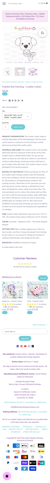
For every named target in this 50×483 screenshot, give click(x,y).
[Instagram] (29, 346)
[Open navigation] (4, 4)
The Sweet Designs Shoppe (32, 438)
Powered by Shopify (25, 440)
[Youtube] (25, 346)
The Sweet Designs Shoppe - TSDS (15, 82)
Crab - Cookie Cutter (35, 301)
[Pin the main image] (15, 100)
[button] (42, 33)
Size (3, 111)
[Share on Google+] (19, 100)
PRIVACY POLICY (16, 429)
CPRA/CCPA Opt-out (31, 432)
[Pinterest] (21, 346)
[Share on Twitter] (12, 100)
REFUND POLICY (32, 429)
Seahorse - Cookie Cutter (12, 301)
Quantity (5, 122)
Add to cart (18, 127)
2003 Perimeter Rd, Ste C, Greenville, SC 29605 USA (25, 402)
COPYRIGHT (27, 426)
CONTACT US (40, 426)
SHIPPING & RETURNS (11, 426)
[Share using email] (22, 100)
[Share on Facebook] (10, 100)
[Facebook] (18, 346)
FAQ (4, 429)
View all (43, 278)
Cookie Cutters (37, 82)
